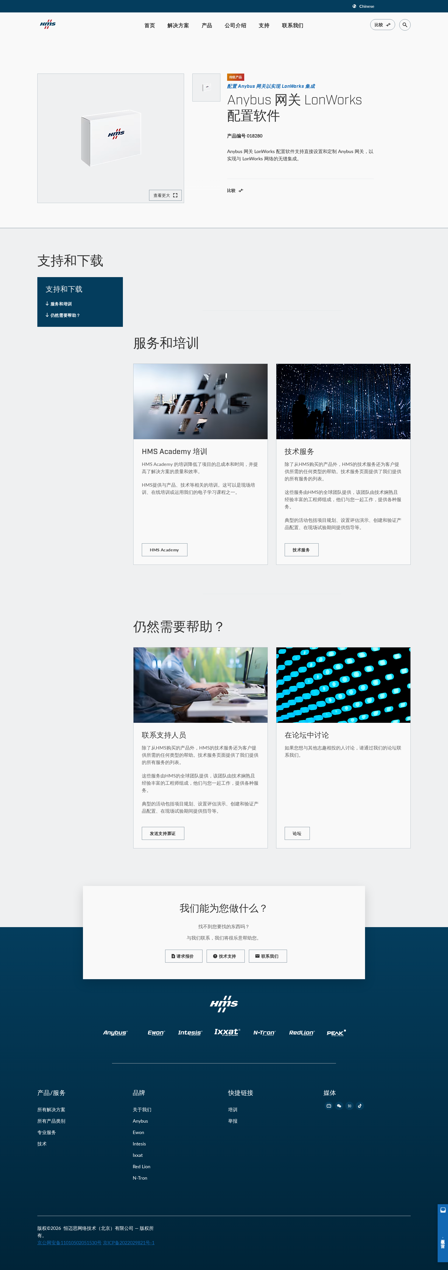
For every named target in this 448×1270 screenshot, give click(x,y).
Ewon (138, 1132)
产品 (207, 25)
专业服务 (46, 1132)
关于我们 (142, 1109)
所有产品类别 (51, 1121)
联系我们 (293, 25)
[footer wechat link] (339, 1106)
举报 (232, 1121)
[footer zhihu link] (349, 1106)
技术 (42, 1144)
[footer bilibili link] (329, 1106)
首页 (149, 25)
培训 (232, 1109)
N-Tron (140, 1178)
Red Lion (141, 1166)
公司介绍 (235, 25)
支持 (264, 25)
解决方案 (178, 25)
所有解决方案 (51, 1109)
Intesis (139, 1144)
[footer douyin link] (360, 1106)
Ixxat (138, 1155)
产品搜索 (60, 49)
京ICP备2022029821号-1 (129, 1242)
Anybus (140, 1121)
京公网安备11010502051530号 (69, 1242)
